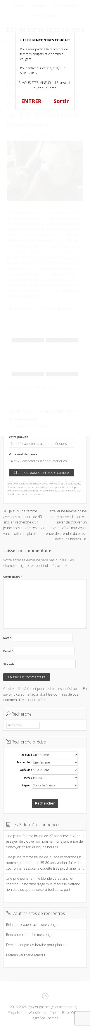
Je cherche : (24, 762)
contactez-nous (64, 1006)
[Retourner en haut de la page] (45, 996)
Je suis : (26, 754)
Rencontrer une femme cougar (30, 934)
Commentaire (12, 576)
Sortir (61, 101)
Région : (27, 785)
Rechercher (45, 803)
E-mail (8, 651)
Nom (7, 638)
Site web (8, 664)
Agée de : (26, 770)
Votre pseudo (19, 437)
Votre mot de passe (23, 454)
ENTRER (31, 101)
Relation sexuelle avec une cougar (32, 924)
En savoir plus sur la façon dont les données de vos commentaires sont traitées (45, 694)
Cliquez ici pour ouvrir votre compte (41, 472)
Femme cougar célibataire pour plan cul (36, 944)
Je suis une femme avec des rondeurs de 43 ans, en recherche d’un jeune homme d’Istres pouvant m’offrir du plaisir (24, 522)
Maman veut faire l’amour (25, 955)
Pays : (28, 777)
